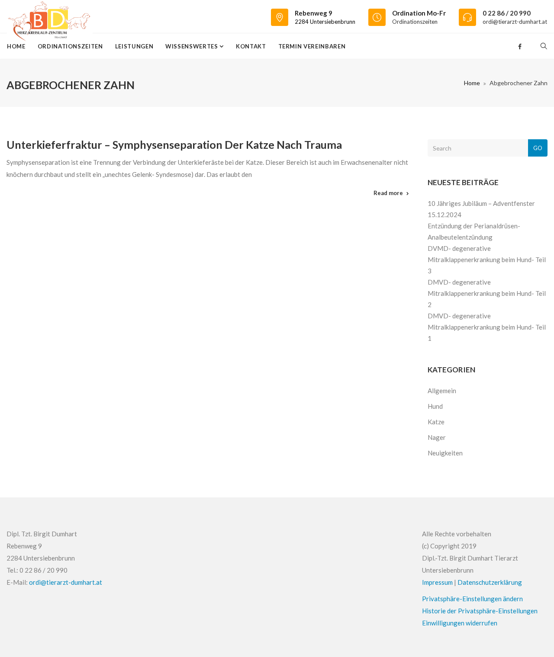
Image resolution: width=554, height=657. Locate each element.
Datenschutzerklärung (489, 582)
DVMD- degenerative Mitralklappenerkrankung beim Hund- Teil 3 (487, 259)
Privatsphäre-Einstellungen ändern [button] (472, 599)
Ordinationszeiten (415, 21)
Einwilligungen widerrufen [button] (459, 623)
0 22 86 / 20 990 (507, 13)
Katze (436, 422)
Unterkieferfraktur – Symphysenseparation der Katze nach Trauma (174, 144)
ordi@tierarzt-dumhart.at (515, 21)
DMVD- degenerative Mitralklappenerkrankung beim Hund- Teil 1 (487, 327)
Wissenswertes (192, 46)
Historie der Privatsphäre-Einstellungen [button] (480, 611)
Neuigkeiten (445, 453)
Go (537, 147)
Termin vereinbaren (312, 46)
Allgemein (442, 390)
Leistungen (134, 46)
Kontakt (251, 46)
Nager (437, 437)
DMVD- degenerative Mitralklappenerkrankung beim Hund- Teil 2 (487, 293)
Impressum (437, 582)
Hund (435, 406)
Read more (388, 192)
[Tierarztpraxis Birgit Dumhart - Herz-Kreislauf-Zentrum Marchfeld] (49, 16)
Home (16, 46)
